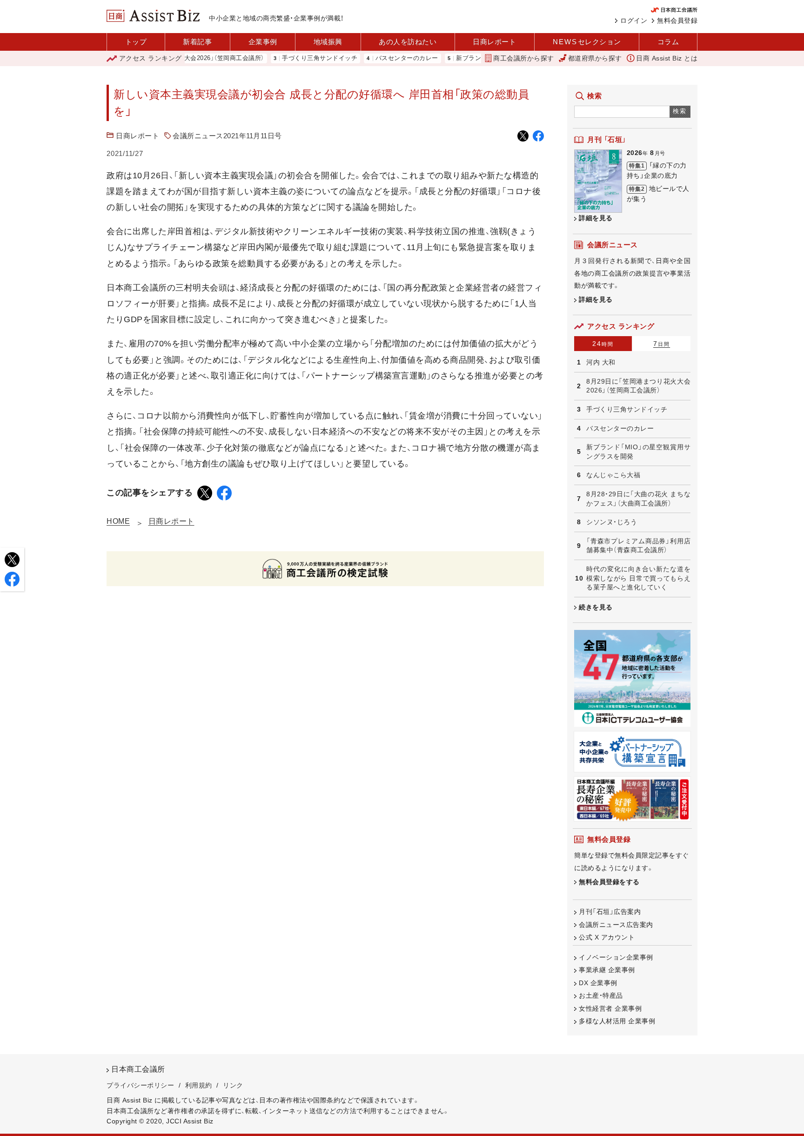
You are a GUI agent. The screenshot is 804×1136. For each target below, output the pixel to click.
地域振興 (328, 42)
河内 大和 (601, 362)
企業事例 (262, 42)
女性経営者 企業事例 (610, 1008)
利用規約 (198, 1085)
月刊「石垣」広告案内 (610, 911)
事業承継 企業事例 (607, 970)
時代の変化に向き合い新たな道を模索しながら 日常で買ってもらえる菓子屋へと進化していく (638, 578)
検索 (680, 111)
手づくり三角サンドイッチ (295, 58)
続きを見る (596, 607)
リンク (233, 1085)
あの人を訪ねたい (407, 42)
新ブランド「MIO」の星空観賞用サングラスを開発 (638, 451)
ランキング (150, 58)
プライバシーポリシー (140, 1085)
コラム (668, 42)
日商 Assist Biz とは (666, 58)
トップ (136, 42)
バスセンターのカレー (382, 58)
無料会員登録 (677, 20)
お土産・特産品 (601, 995)
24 (603, 343)
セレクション (587, 42)
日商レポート (494, 42)
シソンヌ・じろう (611, 522)
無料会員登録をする (609, 882)
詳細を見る (596, 218)
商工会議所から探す (523, 58)
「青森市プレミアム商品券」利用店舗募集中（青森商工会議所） (638, 545)
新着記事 (197, 42)
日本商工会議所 (138, 1069)
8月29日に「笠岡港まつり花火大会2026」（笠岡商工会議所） (638, 386)
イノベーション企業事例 (616, 957)
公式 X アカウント (607, 937)
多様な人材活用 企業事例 (617, 1021)
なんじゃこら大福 (613, 475)
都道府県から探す (595, 58)
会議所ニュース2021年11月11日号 (227, 136)
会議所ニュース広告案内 (616, 924)
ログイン (633, 20)
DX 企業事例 (598, 983)
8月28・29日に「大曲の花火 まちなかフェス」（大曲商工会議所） (638, 498)
